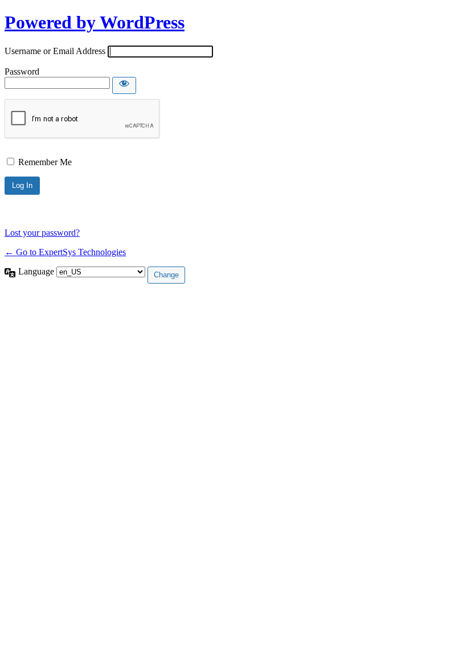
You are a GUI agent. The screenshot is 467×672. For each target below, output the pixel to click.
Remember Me (45, 162)
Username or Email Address (55, 51)
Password (22, 71)
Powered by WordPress (95, 22)
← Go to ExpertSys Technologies (65, 252)
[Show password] (124, 85)
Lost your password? (42, 232)
